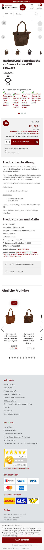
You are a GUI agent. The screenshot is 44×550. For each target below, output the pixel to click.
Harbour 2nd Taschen (12, 256)
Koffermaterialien (10, 430)
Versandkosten (34, 134)
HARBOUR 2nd (23, 249)
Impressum (8, 411)
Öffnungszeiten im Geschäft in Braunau (18, 404)
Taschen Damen (22, 252)
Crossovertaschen (30, 254)
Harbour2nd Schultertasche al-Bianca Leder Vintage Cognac (10, 337)
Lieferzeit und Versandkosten (14, 397)
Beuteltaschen (16, 254)
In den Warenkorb (21, 142)
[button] (18, 113)
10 (34, 358)
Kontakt (7, 407)
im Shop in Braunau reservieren (22, 264)
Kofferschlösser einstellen (13, 434)
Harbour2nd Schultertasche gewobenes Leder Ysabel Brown (28, 338)
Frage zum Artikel (16, 271)
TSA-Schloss (8, 427)
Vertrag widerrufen (10, 391)
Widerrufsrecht (9, 384)
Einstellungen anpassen (22, 545)
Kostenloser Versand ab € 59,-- (22, 1)
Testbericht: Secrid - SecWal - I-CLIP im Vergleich (21, 443)
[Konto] (31, 6)
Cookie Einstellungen (11, 414)
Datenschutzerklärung (12, 394)
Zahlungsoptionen (10, 401)
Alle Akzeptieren (22, 540)
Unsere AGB (8, 388)
